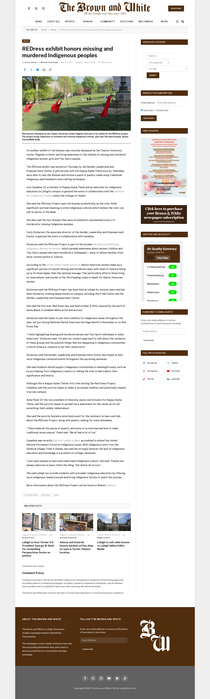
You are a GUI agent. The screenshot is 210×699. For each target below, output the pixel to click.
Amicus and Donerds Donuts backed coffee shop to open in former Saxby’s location (76, 547)
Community (107, 21)
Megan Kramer (103, 538)
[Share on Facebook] (25, 69)
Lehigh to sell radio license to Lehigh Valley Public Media (113, 546)
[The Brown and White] (105, 8)
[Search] (182, 21)
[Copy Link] (50, 69)
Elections (126, 21)
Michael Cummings (49, 62)
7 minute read (30, 495)
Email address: (148, 102)
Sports (70, 21)
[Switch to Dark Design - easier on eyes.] (177, 21)
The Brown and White (101, 688)
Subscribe (176, 8)
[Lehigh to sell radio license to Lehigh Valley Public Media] (114, 522)
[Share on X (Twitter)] (31, 69)
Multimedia (146, 21)
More (164, 21)
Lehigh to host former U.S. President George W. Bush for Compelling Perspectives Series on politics (38, 549)
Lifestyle (53, 21)
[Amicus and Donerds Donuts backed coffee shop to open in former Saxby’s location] (76, 522)
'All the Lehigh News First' (124, 688)
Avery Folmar (31, 62)
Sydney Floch (28, 538)
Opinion (88, 21)
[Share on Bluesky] (37, 69)
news (56, 495)
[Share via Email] (44, 69)
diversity (45, 495)
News (38, 21)
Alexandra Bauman (68, 538)
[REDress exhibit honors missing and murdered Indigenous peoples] (76, 103)
